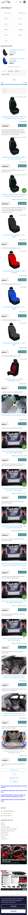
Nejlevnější (10, 71)
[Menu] (24, 2)
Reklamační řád (4, 833)
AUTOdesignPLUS (7, 815)
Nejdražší (17, 71)
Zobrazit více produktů (13, 66)
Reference (3, 837)
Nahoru (15, 781)
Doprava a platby (5, 835)
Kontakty (3, 825)
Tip (5, 92)
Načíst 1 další (14, 770)
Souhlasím (13, 911)
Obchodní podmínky (5, 827)
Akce (5, 89)
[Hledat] (16, 2)
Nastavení (13, 906)
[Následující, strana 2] (14, 774)
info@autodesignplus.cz (8, 811)
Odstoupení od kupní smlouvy (8, 831)
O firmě (2, 823)
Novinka (6, 91)
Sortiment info (4, 839)
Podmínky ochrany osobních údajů (9, 829)
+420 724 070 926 (7, 813)
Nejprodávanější (5, 74)
